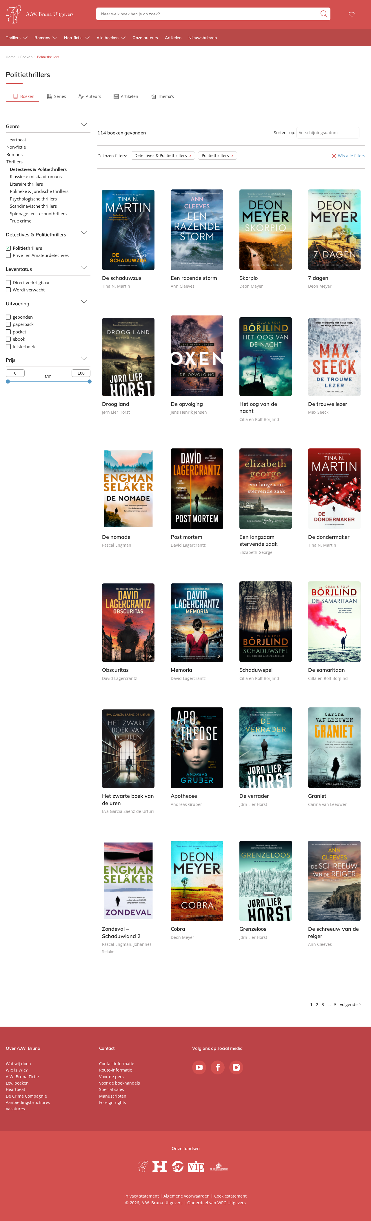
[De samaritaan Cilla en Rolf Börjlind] (334, 636)
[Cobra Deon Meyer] (197, 895)
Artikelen (173, 37)
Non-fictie (73, 37)
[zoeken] (324, 14)
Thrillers (13, 37)
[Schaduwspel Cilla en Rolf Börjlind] (266, 636)
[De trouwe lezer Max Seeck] (334, 370)
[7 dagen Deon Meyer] (334, 244)
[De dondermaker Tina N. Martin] (334, 503)
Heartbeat (15, 1089)
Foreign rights (112, 1102)
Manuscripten (112, 1096)
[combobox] (328, 133)
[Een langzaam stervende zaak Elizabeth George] (266, 507)
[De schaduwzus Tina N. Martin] (128, 244)
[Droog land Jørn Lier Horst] (128, 370)
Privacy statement (141, 1196)
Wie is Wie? (17, 1070)
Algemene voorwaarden (186, 1196)
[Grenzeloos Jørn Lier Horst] (266, 895)
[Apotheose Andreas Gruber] (197, 762)
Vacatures (15, 1109)
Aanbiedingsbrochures (28, 1102)
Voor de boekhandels (119, 1083)
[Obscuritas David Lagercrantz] (128, 636)
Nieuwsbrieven (202, 37)
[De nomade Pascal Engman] (128, 503)
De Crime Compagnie (26, 1096)
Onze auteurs (145, 37)
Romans (42, 37)
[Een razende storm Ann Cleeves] (197, 244)
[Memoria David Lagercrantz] (197, 636)
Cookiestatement (230, 1196)
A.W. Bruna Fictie (22, 1076)
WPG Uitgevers (231, 1202)
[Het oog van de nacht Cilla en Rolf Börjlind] (266, 374)
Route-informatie (115, 1070)
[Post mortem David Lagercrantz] (197, 503)
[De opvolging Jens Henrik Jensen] (197, 370)
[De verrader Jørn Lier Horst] (266, 762)
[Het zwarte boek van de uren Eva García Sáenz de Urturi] (128, 766)
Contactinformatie (116, 1063)
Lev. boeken (17, 1083)
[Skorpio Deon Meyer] (266, 244)
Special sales (111, 1089)
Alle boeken (108, 37)
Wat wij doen (18, 1063)
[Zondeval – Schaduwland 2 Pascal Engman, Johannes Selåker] (128, 902)
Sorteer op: (284, 132)
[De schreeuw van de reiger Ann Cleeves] (334, 899)
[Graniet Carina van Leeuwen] (334, 762)
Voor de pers (111, 1076)
